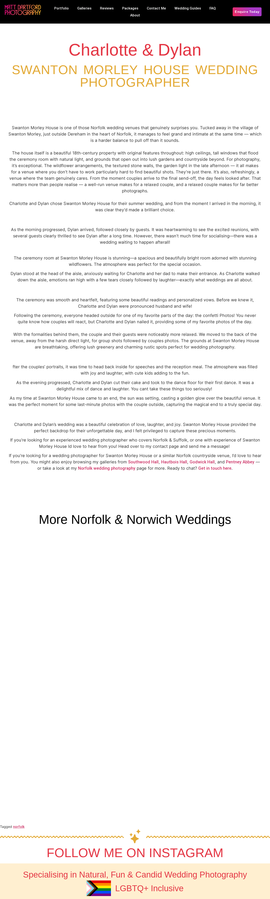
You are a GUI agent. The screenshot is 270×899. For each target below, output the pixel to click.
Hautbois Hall (174, 461)
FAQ (212, 8)
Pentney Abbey (240, 461)
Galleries (84, 8)
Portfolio (61, 8)
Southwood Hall (143, 461)
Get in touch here (214, 468)
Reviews (107, 8)
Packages (130, 8)
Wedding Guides (187, 8)
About (135, 15)
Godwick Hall (202, 461)
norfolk (18, 827)
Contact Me (156, 8)
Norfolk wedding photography (106, 468)
